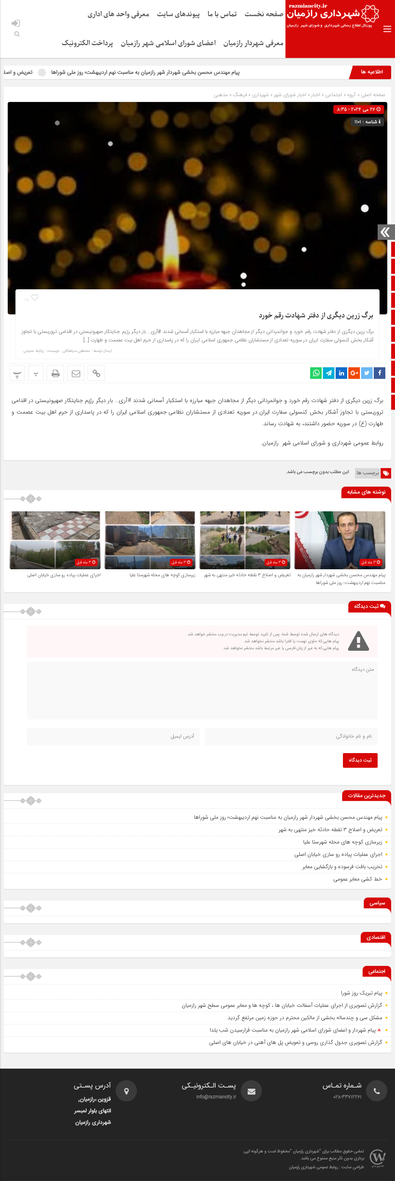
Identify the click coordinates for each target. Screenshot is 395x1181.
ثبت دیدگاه (360, 760)
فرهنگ (240, 95)
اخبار (315, 95)
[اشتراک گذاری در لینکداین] (341, 373)
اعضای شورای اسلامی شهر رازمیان (168, 43)
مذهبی (221, 95)
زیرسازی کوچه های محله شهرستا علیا (163, 575)
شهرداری (260, 95)
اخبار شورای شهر (290, 95)
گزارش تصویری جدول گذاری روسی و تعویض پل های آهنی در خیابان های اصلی (295, 1042)
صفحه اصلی (372, 95)
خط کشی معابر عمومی (357, 879)
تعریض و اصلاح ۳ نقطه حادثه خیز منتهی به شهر (247, 575)
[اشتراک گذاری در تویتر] (367, 373)
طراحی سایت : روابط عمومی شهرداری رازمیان (326, 1167)
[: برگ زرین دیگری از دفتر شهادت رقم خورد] (75, 373)
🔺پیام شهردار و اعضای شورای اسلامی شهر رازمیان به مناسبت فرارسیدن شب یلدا (296, 1030)
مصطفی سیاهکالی (76, 351)
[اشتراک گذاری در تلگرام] (328, 373)
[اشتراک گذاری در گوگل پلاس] (354, 373)
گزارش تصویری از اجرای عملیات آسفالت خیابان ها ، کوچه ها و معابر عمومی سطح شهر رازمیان (282, 1005)
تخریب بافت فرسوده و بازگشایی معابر (342, 866)
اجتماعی (333, 95)
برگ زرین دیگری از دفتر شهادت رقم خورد (316, 316)
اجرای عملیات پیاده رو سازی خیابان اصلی (64, 575)
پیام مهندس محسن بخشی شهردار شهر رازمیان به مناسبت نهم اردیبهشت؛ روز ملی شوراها (183, 72)
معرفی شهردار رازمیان (253, 43)
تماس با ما (222, 14)
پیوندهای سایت (178, 14)
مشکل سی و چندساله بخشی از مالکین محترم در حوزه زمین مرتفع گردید (305, 1017)
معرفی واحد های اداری (118, 14)
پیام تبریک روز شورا (361, 993)
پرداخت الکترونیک (87, 43)
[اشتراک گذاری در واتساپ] (316, 373)
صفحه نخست (264, 14)
